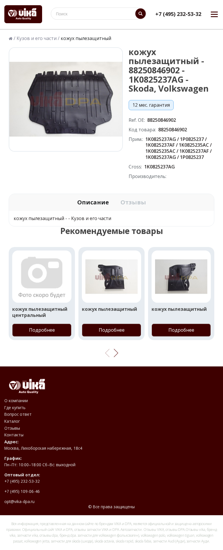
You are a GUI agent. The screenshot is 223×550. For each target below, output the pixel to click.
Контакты (14, 435)
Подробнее (42, 330)
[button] (116, 353)
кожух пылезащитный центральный (39, 312)
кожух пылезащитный (109, 309)
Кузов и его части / (38, 38)
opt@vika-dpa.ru (19, 501)
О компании (16, 400)
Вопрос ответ (18, 414)
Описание (93, 202)
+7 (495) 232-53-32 (178, 14)
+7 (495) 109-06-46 (22, 491)
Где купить (15, 407)
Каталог (12, 421)
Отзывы (133, 202)
